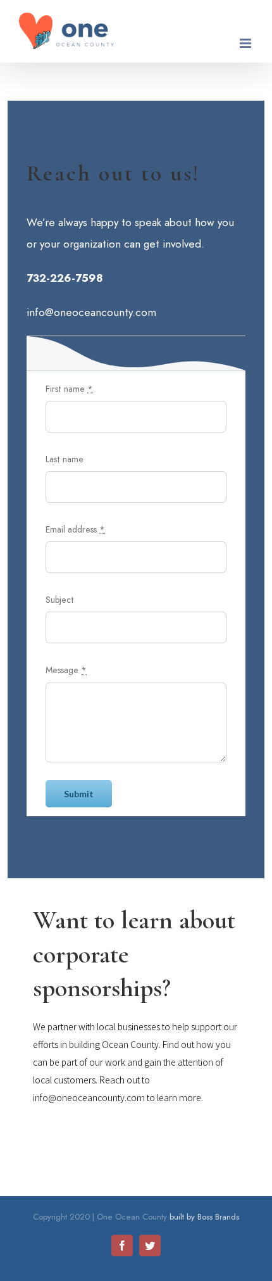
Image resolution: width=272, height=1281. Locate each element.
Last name (64, 459)
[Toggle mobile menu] (246, 43)
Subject (60, 599)
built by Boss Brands (204, 1217)
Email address (75, 529)
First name (69, 388)
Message (66, 670)
